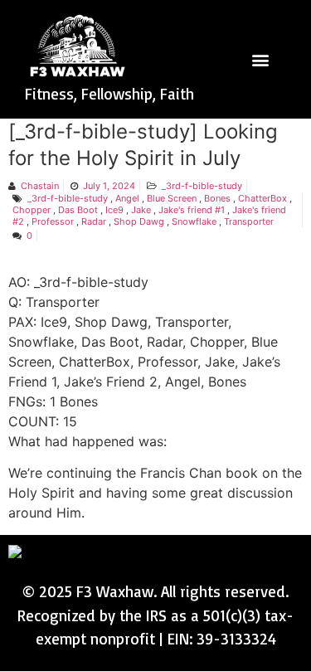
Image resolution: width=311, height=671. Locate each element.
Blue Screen (172, 198)
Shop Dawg (139, 221)
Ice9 (114, 210)
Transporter (249, 221)
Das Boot (78, 210)
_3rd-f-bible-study (202, 186)
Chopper (31, 210)
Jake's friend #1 (191, 210)
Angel (127, 198)
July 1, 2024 (109, 186)
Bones (217, 198)
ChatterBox (262, 198)
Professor (53, 221)
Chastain (40, 186)
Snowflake (194, 221)
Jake (141, 210)
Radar (93, 221)
